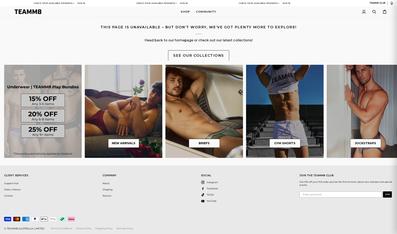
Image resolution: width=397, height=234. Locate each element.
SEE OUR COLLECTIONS (198, 55)
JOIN (387, 194)
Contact (8, 195)
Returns (107, 195)
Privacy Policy (83, 228)
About (106, 183)
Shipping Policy (104, 228)
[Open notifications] (392, 3)
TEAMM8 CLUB (377, 3)
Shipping (108, 189)
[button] (185, 11)
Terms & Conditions (61, 228)
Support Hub (11, 183)
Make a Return (12, 189)
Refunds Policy (124, 228)
